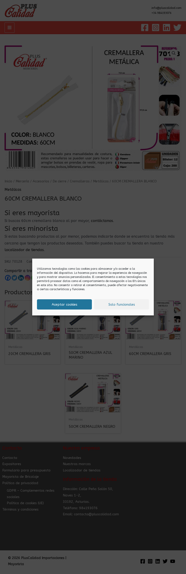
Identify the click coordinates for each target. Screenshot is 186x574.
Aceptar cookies (64, 304)
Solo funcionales (121, 304)
